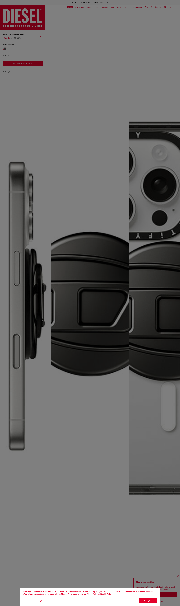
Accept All (148, 601)
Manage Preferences (69, 594)
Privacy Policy (92, 594)
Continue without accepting (33, 601)
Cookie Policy (106, 594)
